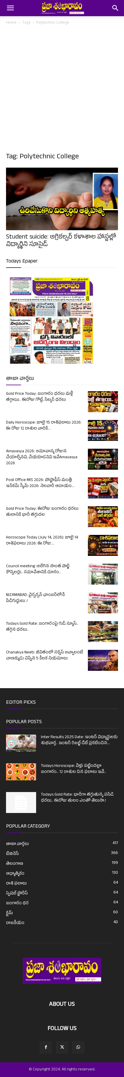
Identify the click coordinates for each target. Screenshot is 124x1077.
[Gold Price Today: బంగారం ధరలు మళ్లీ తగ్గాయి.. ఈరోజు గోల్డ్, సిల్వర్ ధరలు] (103, 401)
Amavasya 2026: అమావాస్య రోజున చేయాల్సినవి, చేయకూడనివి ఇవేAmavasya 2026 (41, 457)
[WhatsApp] (78, 1047)
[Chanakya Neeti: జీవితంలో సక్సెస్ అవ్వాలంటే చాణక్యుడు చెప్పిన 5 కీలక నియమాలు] (103, 660)
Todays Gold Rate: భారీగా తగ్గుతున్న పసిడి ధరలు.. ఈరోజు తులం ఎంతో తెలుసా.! (77, 798)
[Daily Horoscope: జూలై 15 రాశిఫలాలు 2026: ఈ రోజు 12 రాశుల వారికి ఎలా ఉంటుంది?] (103, 430)
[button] (10, 8)
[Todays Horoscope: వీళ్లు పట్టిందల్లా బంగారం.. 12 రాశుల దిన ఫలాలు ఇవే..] (21, 771)
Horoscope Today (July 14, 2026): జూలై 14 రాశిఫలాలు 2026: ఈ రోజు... (42, 541)
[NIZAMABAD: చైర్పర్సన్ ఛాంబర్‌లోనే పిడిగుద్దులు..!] (103, 602)
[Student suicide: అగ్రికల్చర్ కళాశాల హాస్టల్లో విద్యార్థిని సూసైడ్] (62, 199)
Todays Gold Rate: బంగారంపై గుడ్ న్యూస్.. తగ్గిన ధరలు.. (42, 627)
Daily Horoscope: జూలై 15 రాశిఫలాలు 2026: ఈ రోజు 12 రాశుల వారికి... (44, 426)
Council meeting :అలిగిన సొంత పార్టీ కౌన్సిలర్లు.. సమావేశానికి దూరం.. (38, 569)
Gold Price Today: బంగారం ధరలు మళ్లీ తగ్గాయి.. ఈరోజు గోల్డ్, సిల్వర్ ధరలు (39, 397)
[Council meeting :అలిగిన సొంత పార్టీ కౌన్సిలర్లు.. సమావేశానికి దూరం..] (103, 574)
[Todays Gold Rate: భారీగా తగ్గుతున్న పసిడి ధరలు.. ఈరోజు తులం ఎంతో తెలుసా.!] (21, 802)
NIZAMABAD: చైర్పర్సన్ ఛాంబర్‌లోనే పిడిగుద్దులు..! (35, 598)
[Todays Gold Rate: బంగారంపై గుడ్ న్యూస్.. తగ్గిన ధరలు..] (103, 631)
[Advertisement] (62, 90)
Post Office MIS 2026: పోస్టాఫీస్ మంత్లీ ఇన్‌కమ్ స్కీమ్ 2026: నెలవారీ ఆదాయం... (40, 483)
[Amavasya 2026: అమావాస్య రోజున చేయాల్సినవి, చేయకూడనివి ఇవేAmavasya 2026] (103, 459)
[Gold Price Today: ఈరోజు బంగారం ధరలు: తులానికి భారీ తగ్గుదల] (103, 516)
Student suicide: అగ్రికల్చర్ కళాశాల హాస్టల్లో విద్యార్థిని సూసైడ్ (61, 241)
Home (11, 22)
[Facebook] (46, 1047)
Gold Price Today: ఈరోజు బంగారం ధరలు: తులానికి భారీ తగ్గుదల (42, 512)
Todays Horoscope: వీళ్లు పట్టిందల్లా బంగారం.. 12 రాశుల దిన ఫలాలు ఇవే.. (73, 769)
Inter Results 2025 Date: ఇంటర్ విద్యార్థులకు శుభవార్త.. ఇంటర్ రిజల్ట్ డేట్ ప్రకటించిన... (79, 740)
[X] (62, 1047)
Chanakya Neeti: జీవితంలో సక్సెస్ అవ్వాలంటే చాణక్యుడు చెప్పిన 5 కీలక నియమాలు (44, 656)
